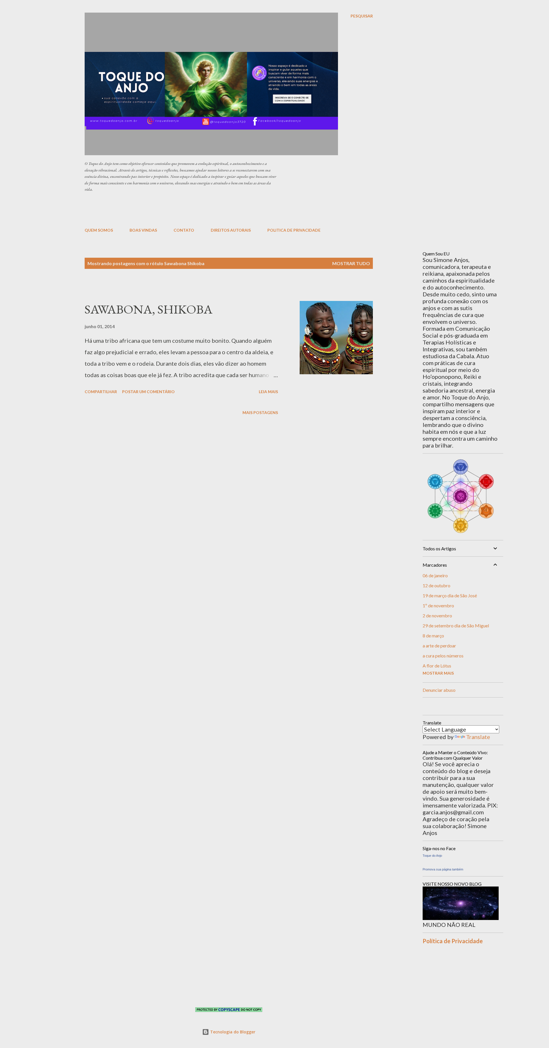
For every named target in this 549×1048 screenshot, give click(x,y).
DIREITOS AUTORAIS (231, 230)
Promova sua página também (443, 869)
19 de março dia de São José (450, 595)
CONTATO (184, 230)
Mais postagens (260, 412)
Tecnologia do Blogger (232, 1032)
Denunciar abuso (439, 690)
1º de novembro (438, 605)
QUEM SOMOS (99, 230)
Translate (478, 736)
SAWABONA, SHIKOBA (148, 309)
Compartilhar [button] (101, 391)
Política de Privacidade (453, 940)
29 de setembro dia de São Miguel (456, 625)
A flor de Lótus (437, 665)
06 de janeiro (435, 575)
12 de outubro (436, 585)
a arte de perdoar (439, 645)
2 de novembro (437, 615)
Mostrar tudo (351, 263)
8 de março (433, 635)
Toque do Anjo (432, 855)
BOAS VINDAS (143, 230)
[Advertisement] (223, 209)
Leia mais (268, 391)
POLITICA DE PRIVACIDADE (294, 230)
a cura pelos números (443, 655)
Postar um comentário (148, 391)
